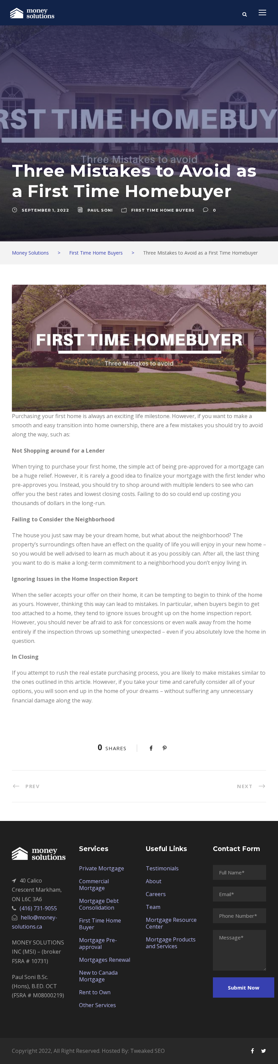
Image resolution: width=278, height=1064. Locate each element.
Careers (156, 894)
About (153, 881)
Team (153, 907)
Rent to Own (95, 992)
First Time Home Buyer (100, 924)
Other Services (97, 1005)
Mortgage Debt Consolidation (99, 904)
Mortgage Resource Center (171, 923)
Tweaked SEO (147, 1051)
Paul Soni (100, 210)
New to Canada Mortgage (98, 976)
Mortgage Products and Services (171, 943)
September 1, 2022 (45, 210)
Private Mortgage (101, 868)
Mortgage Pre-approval (98, 943)
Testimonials (162, 868)
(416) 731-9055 (38, 908)
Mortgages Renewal (104, 959)
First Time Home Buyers (163, 210)
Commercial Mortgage (94, 884)
